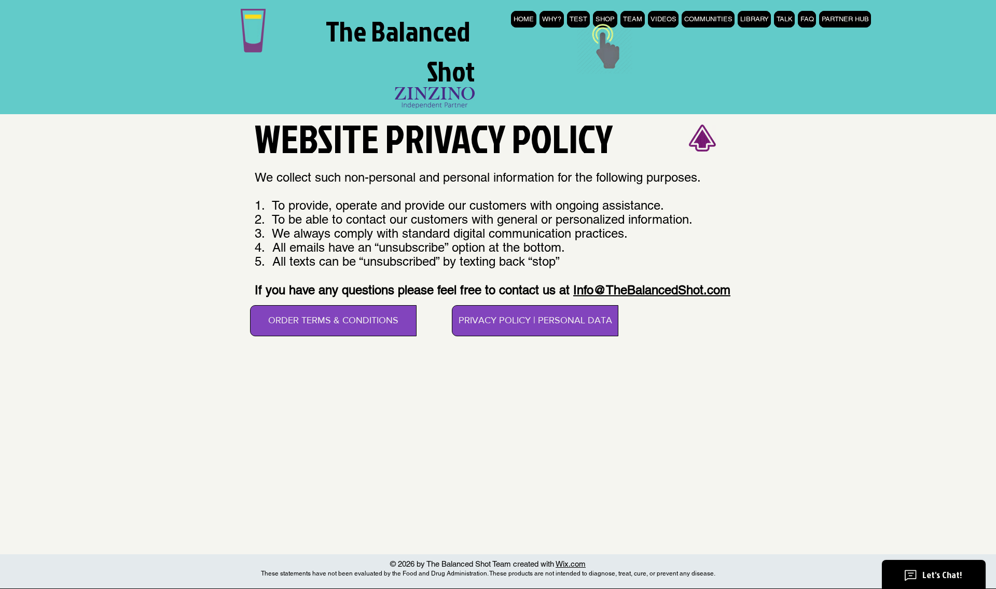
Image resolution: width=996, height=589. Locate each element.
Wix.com (571, 563)
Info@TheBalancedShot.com (651, 290)
